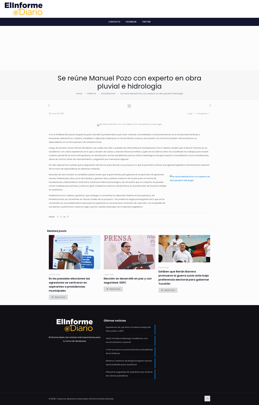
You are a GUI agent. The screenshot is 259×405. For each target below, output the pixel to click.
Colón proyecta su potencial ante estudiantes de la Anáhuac (129, 351)
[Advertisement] (129, 50)
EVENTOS (91, 93)
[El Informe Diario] (23, 9)
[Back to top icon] (207, 398)
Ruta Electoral (108, 93)
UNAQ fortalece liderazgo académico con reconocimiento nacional (127, 340)
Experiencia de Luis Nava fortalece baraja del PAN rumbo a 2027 (128, 329)
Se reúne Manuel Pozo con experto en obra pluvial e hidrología (151, 93)
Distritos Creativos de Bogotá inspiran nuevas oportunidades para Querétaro (129, 362)
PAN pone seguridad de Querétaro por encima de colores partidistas (129, 373)
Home (79, 93)
